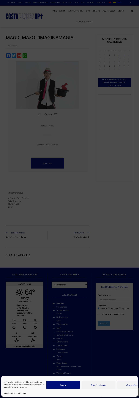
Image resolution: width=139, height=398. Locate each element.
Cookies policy (9, 393)
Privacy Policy (21, 393)
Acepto (63, 385)
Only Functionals (98, 385)
